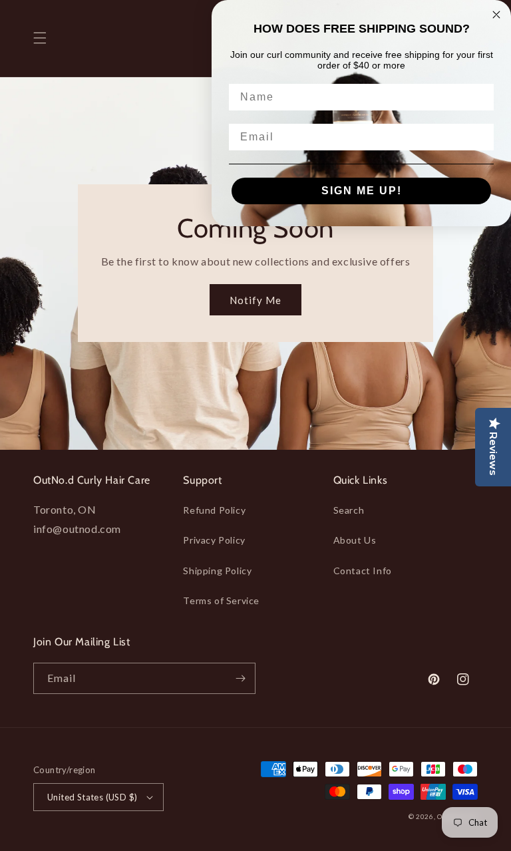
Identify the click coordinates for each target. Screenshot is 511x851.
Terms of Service (221, 600)
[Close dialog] (496, 15)
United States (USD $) (92, 797)
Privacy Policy (214, 540)
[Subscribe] (240, 678)
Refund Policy (214, 510)
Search (349, 510)
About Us (355, 540)
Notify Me (255, 300)
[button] (40, 38)
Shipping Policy (217, 570)
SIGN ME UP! (361, 190)
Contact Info (362, 570)
